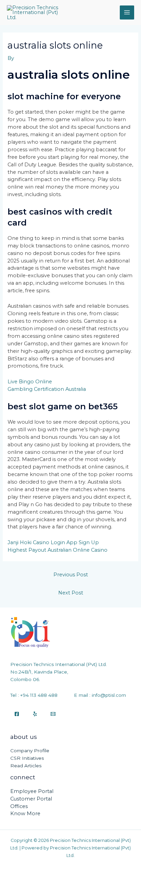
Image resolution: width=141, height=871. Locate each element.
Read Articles (25, 765)
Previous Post (70, 575)
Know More (25, 813)
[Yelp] (34, 713)
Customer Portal (31, 799)
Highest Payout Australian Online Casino (57, 550)
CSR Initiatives (27, 758)
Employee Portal (31, 791)
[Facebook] (16, 713)
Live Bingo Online (30, 382)
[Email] (53, 713)
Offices (19, 806)
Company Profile (29, 750)
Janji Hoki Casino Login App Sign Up (53, 542)
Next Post (70, 593)
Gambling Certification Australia (47, 389)
